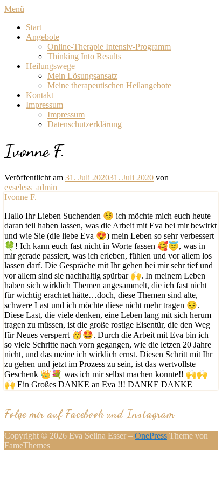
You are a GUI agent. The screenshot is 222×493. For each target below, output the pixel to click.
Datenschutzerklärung (84, 124)
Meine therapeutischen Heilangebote (109, 85)
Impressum (44, 104)
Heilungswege (50, 66)
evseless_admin (30, 187)
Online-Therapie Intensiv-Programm (109, 46)
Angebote (42, 36)
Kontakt (39, 95)
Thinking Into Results (84, 56)
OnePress (151, 435)
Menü (14, 8)
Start (33, 27)
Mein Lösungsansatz (82, 75)
